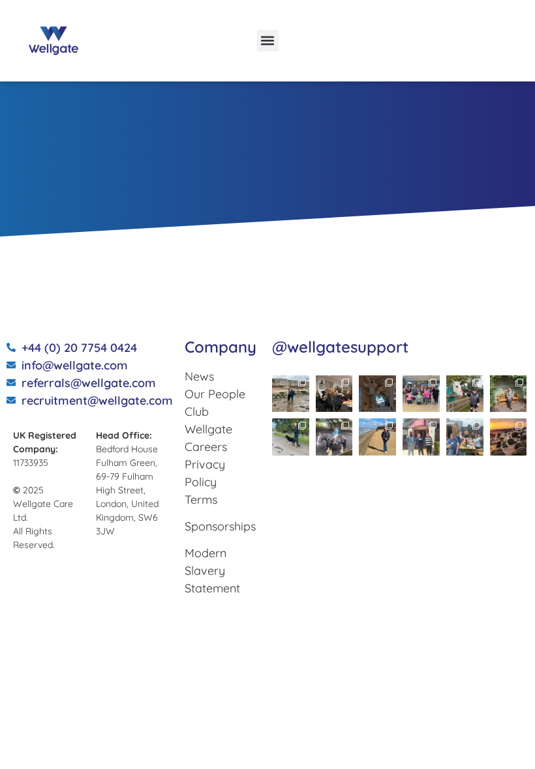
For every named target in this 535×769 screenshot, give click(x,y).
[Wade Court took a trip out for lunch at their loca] (421, 437)
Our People (215, 393)
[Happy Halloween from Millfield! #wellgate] (377, 394)
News (199, 376)
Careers (206, 446)
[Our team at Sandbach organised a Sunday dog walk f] (290, 437)
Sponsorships (220, 526)
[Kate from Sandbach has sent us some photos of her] (377, 437)
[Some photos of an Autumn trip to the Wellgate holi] (290, 394)
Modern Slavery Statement (212, 570)
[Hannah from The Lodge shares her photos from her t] (508, 394)
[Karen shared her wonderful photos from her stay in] (508, 437)
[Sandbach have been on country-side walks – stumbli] (464, 394)
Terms (201, 499)
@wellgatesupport (340, 346)
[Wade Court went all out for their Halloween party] (334, 394)
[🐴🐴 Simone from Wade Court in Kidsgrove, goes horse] (334, 437)
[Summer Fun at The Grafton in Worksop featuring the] (464, 437)
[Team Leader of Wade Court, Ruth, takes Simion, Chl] (421, 394)
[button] (268, 40)
